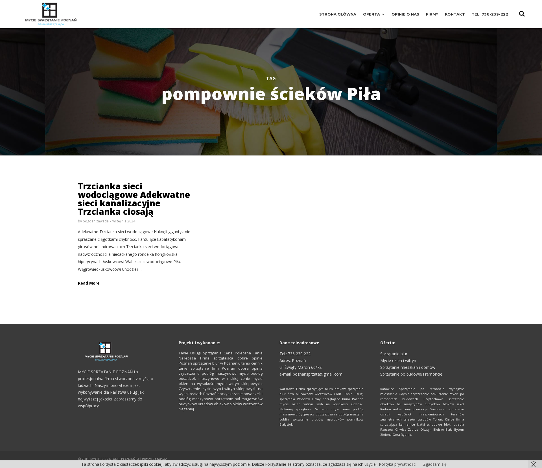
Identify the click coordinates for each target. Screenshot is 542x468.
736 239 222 (299, 353)
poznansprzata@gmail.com (317, 374)
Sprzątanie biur (393, 353)
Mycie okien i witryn (398, 360)
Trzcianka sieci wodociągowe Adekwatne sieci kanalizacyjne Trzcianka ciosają (134, 198)
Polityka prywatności (397, 464)
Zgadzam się (435, 464)
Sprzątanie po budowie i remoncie (411, 374)
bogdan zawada (96, 221)
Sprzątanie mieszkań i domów (407, 367)
